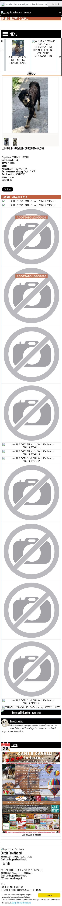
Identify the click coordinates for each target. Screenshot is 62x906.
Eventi (14, 745)
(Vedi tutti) (36, 712)
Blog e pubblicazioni (21, 712)
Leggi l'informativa (20, 902)
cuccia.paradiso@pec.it (13, 878)
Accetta (49, 895)
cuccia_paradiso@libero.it (16, 859)
